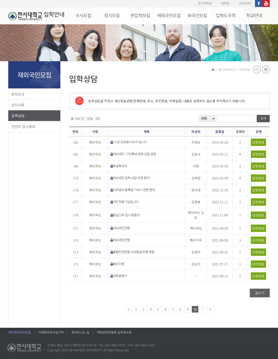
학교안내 (254, 15)
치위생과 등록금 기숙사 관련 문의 (134, 190)
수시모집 (83, 15)
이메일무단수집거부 (51, 332)
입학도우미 (225, 15)
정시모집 (112, 15)
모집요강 (18, 93)
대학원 (225, 3)
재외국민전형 (121, 228)
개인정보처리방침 (19, 332)
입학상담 (18, 115)
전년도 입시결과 (23, 126)
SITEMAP (245, 3)
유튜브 (266, 3)
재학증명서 (120, 276)
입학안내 (54, 15)
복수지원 (118, 264)
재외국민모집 (168, 15)
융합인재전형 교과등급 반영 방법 (133, 252)
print (266, 69)
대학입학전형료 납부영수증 (114, 332)
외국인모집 (197, 15)
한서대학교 (205, 3)
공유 (257, 69)
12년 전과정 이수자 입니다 (130, 142)
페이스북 (258, 3)
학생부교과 (120, 166)
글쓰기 (259, 293)
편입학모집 (140, 15)
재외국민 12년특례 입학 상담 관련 (134, 154)
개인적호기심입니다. (126, 202)
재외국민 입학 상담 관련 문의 (131, 178)
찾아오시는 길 (80, 332)
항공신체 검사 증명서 (126, 215)
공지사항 (18, 104)
